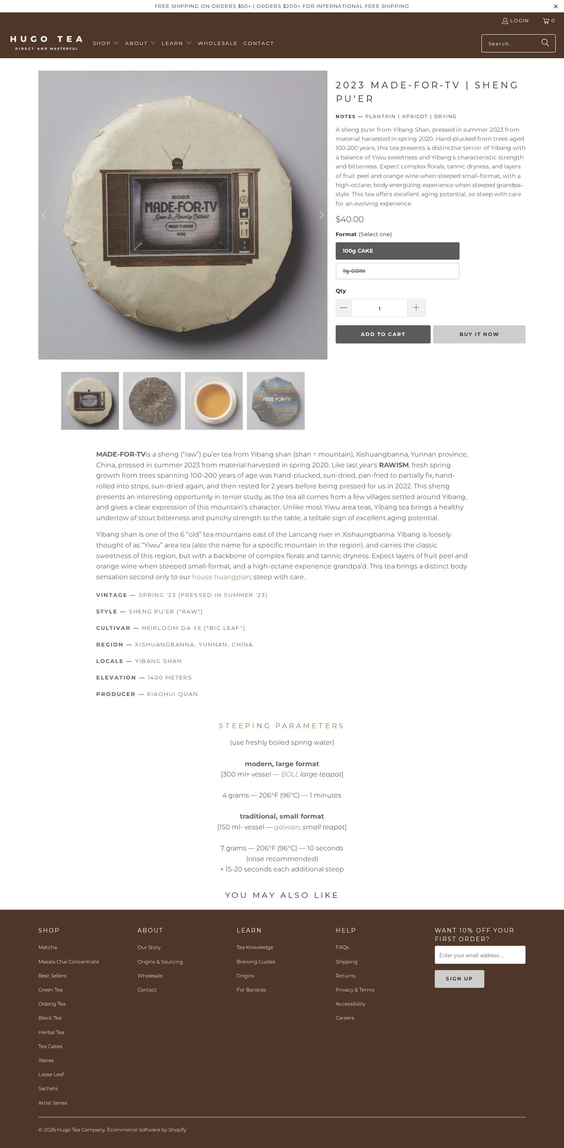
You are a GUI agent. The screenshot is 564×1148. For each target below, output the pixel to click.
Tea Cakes (50, 1046)
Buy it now (480, 334)
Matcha (47, 947)
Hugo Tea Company (81, 1130)
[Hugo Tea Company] (46, 43)
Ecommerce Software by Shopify (146, 1130)
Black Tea (50, 1018)
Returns (345, 976)
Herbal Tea (51, 1032)
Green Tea (50, 990)
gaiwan (287, 827)
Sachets (48, 1088)
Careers (345, 1018)
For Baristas (251, 990)
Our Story (149, 947)
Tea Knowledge (255, 947)
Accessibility (350, 1004)
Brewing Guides (256, 962)
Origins (245, 976)
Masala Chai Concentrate (68, 962)
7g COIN (354, 270)
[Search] (545, 43)
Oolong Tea (52, 1004)
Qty (341, 290)
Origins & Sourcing (160, 962)
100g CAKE (358, 250)
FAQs (342, 947)
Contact (147, 990)
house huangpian (221, 577)
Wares (46, 1060)
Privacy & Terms (355, 990)
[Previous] (44, 215)
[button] (106, 43)
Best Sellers (52, 976)
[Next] (321, 215)
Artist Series (52, 1103)
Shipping (347, 962)
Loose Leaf (51, 1074)
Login (519, 20)
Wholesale (150, 976)
